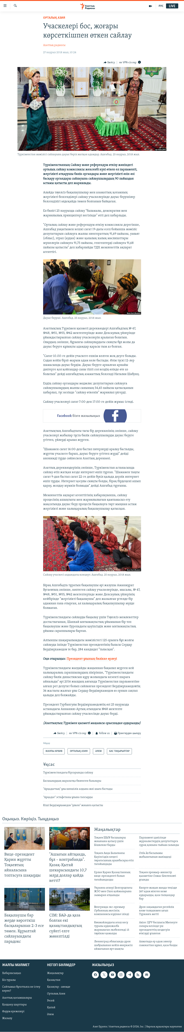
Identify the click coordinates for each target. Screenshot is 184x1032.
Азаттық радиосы (54, 45)
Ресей (50, 1000)
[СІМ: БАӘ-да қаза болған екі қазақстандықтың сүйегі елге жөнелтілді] (69, 899)
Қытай (51, 1007)
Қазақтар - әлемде (58, 987)
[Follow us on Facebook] (95, 974)
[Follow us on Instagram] (121, 974)
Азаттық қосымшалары (17, 997)
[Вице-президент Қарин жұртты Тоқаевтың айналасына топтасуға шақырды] (24, 838)
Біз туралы (9, 980)
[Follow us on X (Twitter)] (103, 974)
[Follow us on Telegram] (129, 974)
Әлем (50, 1014)
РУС (161, 6)
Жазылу (7, 1018)
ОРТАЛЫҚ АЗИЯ (54, 18)
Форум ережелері (13, 1011)
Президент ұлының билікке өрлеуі (92, 659)
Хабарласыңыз (11, 973)
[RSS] (138, 974)
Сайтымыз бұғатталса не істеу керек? (21, 989)
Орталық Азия (56, 993)
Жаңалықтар (55, 973)
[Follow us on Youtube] (112, 974)
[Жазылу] (146, 974)
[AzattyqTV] (150, 6)
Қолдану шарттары (14, 1004)
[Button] (109, 62)
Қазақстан (53, 980)
